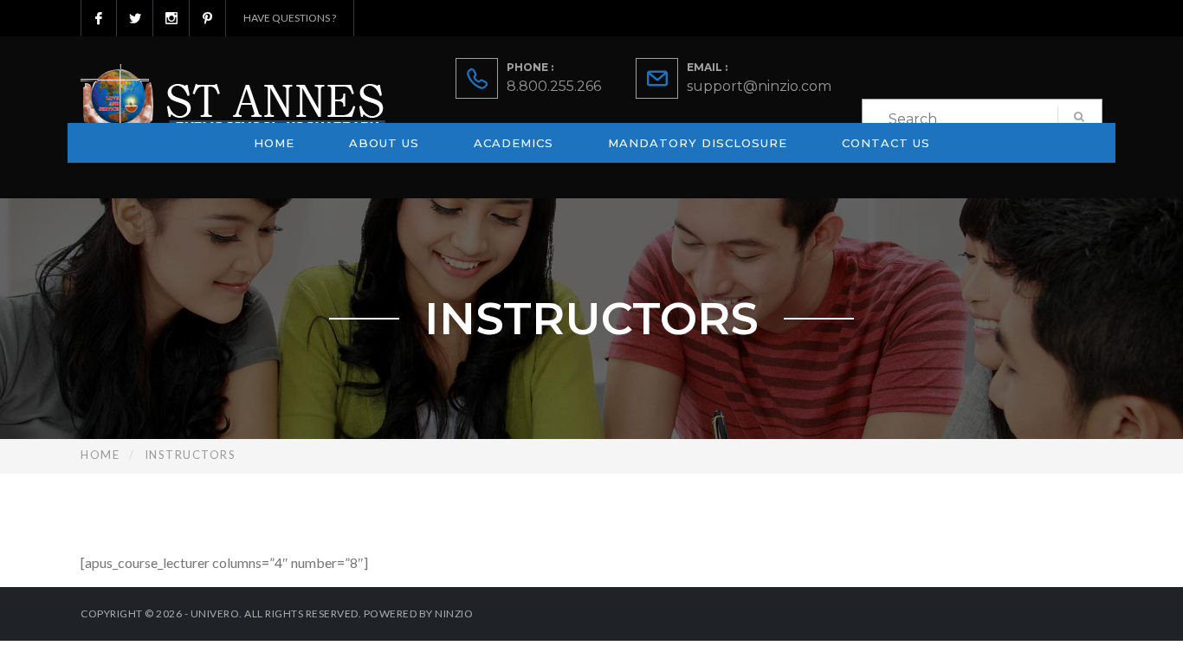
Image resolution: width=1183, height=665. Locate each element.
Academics (513, 143)
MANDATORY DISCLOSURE (697, 143)
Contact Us (886, 143)
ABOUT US (384, 143)
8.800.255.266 (554, 86)
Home (274, 143)
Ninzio (454, 613)
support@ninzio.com (759, 86)
